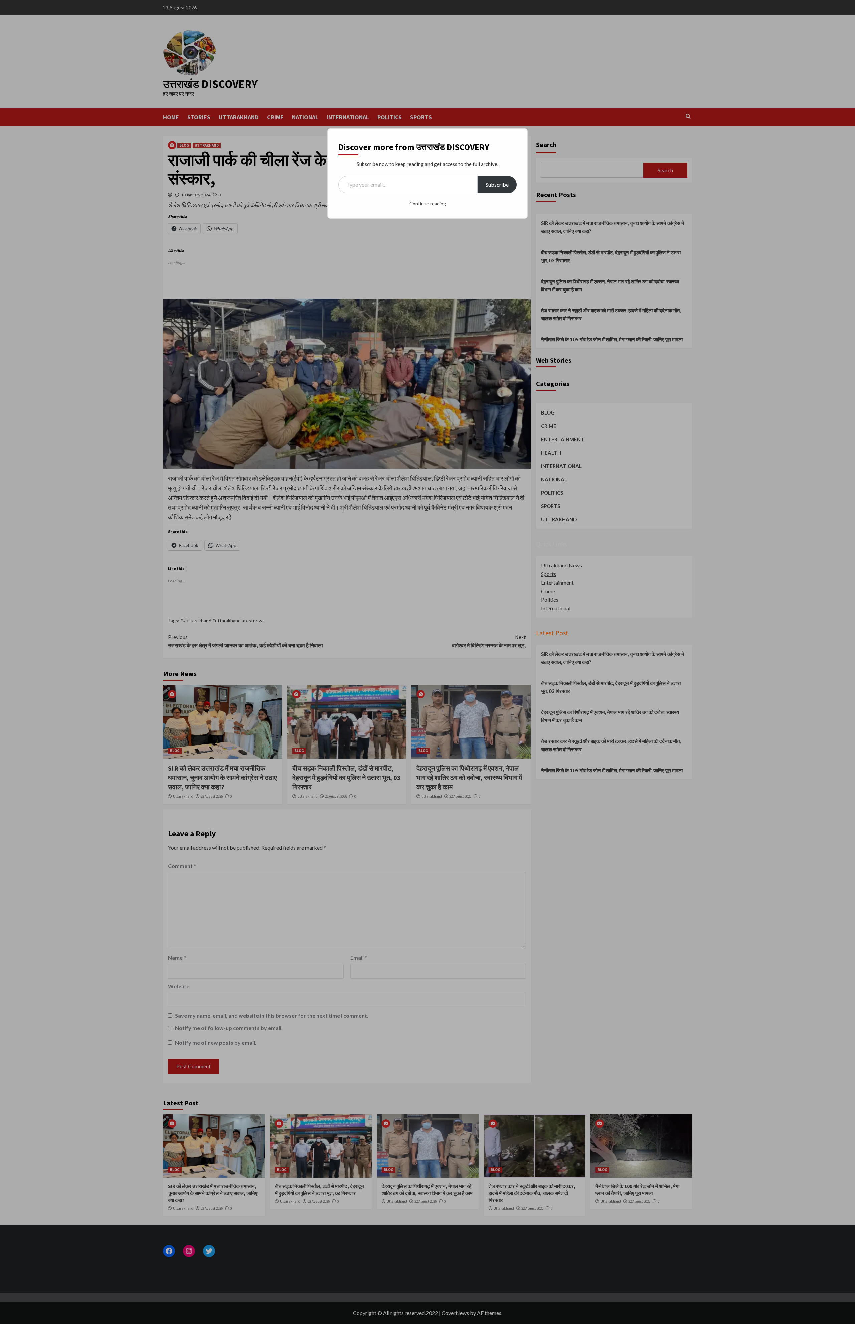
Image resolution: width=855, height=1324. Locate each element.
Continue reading (427, 203)
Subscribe (497, 184)
